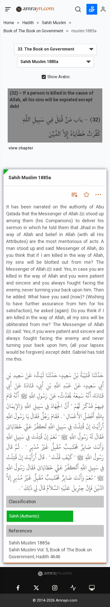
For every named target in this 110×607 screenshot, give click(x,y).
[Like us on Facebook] (18, 588)
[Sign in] (103, 9)
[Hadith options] (98, 194)
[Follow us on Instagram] (55, 588)
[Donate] (91, 9)
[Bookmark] (86, 194)
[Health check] (73, 588)
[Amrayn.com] (35, 8)
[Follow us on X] (36, 588)
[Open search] (78, 9)
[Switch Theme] (92, 587)
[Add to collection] (74, 194)
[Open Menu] (7, 9)
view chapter (20, 148)
